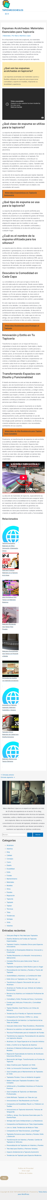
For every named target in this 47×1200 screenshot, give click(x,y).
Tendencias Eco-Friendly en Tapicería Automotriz (24, 1013)
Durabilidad (11, 869)
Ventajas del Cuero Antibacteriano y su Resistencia (25, 1121)
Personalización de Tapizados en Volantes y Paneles (25, 1145)
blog (8, 852)
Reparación (11, 895)
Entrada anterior (7, 775)
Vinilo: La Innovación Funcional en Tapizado (22, 1068)
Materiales (7, 36)
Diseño (9, 865)
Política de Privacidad (25, 1168)
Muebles (10, 885)
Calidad (9, 855)
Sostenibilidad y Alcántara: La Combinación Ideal (24, 976)
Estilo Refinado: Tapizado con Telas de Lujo (22, 1097)
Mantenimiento (12, 879)
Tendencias (11, 916)
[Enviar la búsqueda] (29, 835)
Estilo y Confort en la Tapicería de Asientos (22, 1045)
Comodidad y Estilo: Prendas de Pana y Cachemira (24, 999)
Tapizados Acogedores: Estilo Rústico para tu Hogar (25, 967)
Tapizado (10, 902)
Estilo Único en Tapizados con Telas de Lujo (22, 979)
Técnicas (10, 909)
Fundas (9, 875)
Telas (8, 912)
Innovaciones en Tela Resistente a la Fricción (22, 1100)
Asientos (10, 849)
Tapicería (10, 899)
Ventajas (10, 919)
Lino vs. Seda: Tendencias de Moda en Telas (22, 1127)
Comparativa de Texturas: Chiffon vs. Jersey (22, 1017)
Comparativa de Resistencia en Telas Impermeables (25, 1124)
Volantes (10, 926)
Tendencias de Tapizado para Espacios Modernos (24, 1155)
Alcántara (10, 845)
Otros (8, 889)
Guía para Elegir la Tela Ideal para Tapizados (22, 935)
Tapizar (9, 906)
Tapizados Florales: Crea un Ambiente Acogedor (23, 1077)
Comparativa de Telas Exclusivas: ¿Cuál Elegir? (23, 1131)
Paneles (9, 892)
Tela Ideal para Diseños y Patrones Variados (22, 1148)
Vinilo (8, 922)
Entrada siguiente (8, 777)
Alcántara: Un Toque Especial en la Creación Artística (25, 1041)
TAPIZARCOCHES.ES (12, 10)
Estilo (8, 872)
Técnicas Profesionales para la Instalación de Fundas (25, 1032)
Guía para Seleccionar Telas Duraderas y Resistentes (25, 1026)
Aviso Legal (26, 1171)
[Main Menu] (7, 14)
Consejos (10, 859)
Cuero (9, 862)
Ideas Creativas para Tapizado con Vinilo (21, 1065)
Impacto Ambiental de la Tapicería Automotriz (23, 1152)
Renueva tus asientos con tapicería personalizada (24, 1029)
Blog (4, 1178)
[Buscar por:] (17, 834)
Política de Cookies (25, 1173)
